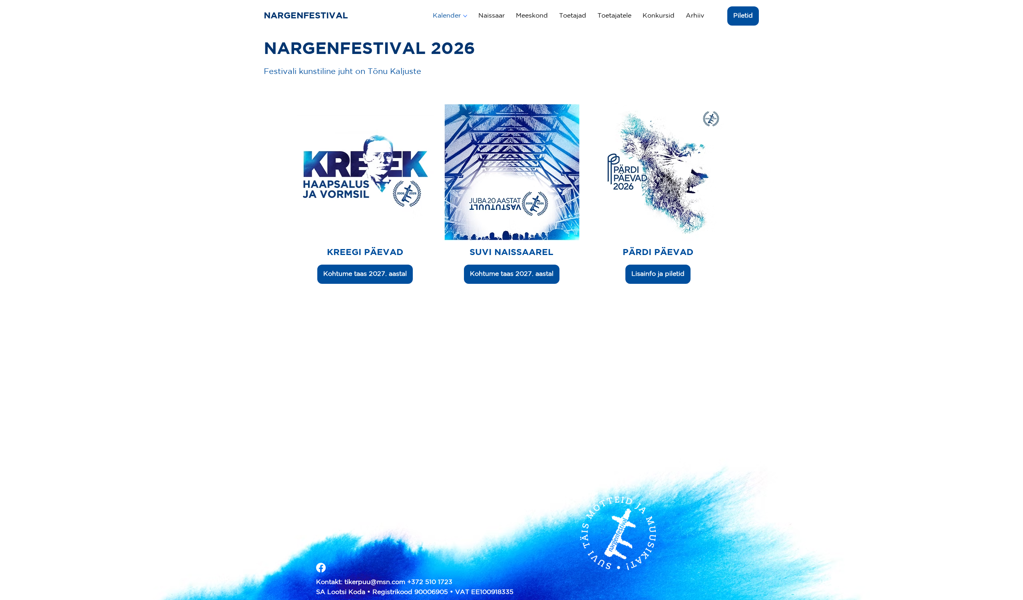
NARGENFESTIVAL (307, 16)
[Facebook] (321, 567)
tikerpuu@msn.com (374, 582)
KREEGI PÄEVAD (365, 253)
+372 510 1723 (429, 582)
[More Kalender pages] (465, 16)
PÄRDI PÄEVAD (658, 253)
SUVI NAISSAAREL (511, 253)
